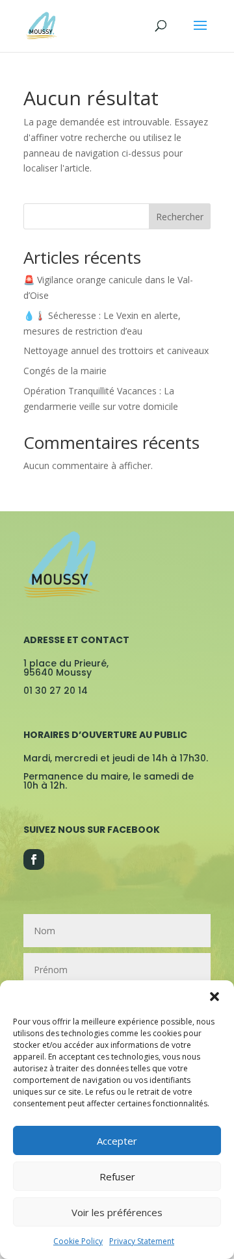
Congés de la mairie (65, 370)
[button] (214, 996)
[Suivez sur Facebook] (33, 859)
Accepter (117, 1140)
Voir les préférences (117, 1212)
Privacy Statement (141, 1241)
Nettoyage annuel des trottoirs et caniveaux (116, 350)
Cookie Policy (78, 1241)
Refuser (117, 1176)
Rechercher (179, 216)
